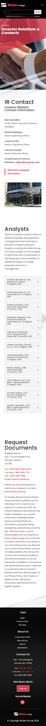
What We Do (22, 641)
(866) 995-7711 (27, 671)
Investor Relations (20, 479)
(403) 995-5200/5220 (19, 469)
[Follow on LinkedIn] (22, 702)
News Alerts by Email (15, 491)
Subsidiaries (22, 648)
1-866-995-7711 (21, 472)
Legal (22, 618)
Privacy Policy (22, 622)
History (22, 644)
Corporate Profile (22, 637)
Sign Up (23, 688)
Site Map (22, 625)
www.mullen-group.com (17, 538)
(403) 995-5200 (25, 668)
